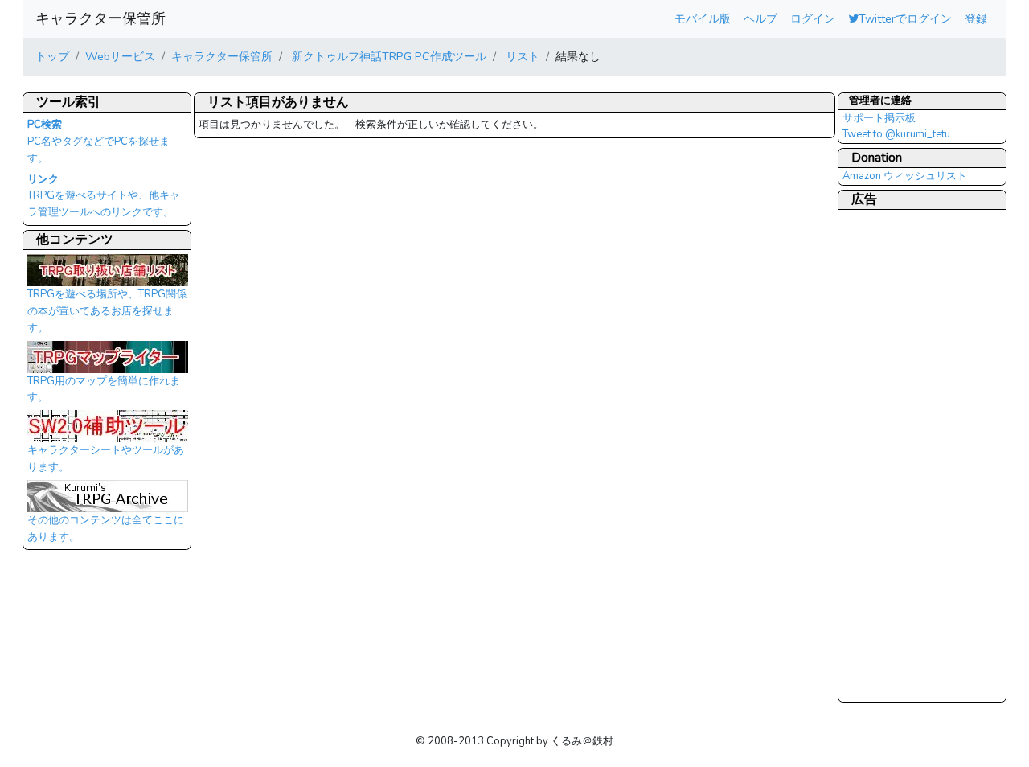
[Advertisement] (906, 455)
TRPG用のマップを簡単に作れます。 (103, 389)
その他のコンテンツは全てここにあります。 (105, 528)
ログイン (812, 18)
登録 (976, 18)
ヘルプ (760, 18)
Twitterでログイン (905, 18)
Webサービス (120, 56)
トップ (52, 56)
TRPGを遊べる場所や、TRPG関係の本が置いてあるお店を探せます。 (107, 310)
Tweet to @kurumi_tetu (896, 134)
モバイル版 (702, 18)
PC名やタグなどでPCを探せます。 (98, 141)
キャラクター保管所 (100, 18)
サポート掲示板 (879, 118)
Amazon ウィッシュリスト (904, 176)
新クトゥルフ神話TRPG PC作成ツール (387, 56)
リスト (520, 56)
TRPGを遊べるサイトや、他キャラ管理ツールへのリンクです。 (103, 196)
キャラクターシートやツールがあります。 (105, 458)
